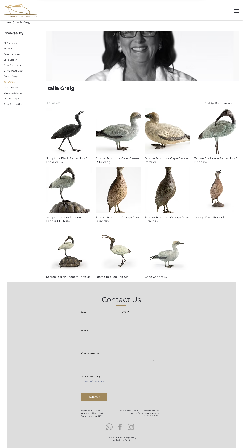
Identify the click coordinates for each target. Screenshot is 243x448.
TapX (127, 440)
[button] (236, 11)
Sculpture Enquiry (91, 376)
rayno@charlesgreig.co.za (145, 413)
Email (125, 312)
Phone (84, 330)
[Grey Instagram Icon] (130, 427)
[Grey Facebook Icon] (120, 427)
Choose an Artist (90, 353)
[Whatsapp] (109, 427)
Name (84, 312)
